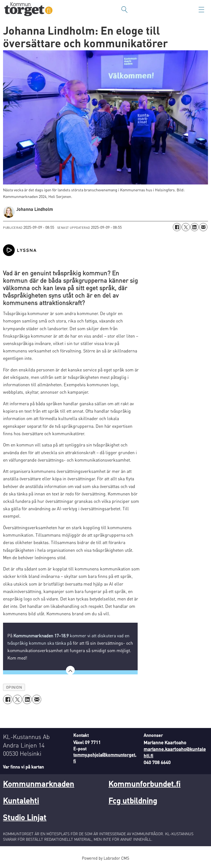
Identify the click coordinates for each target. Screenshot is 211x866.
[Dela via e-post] (203, 227)
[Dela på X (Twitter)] (186, 227)
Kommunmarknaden (38, 783)
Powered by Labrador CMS (105, 858)
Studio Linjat (24, 817)
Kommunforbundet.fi (145, 783)
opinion (14, 687)
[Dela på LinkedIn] (194, 227)
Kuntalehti (21, 800)
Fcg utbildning (133, 800)
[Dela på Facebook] (177, 227)
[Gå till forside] (28, 9)
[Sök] (124, 9)
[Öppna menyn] (201, 9)
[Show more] (70, 670)
